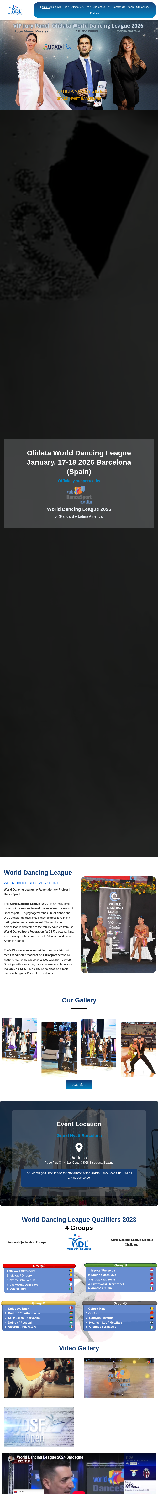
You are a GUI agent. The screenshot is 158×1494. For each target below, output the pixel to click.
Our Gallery (142, 6)
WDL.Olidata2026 (74, 6)
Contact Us (119, 6)
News (131, 6)
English (21, 1491)
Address (79, 1158)
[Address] (79, 1147)
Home (43, 6)
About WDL (55, 6)
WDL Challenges (96, 6)
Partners (95, 13)
